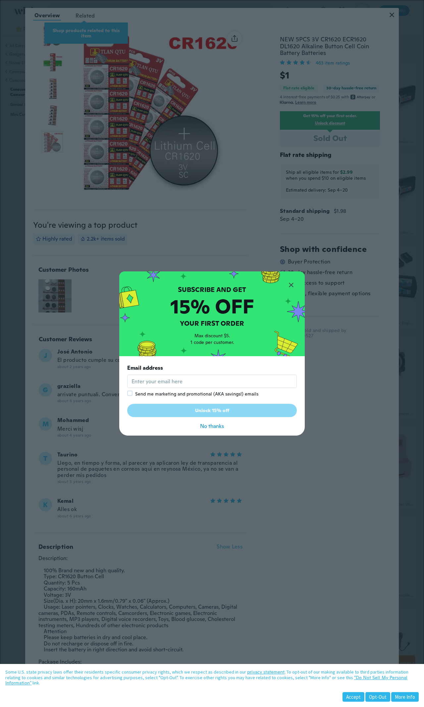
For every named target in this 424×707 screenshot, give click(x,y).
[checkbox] (129, 393)
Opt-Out (378, 697)
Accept (353, 697)
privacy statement (266, 672)
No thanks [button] (212, 426)
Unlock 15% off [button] (212, 410)
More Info (405, 697)
